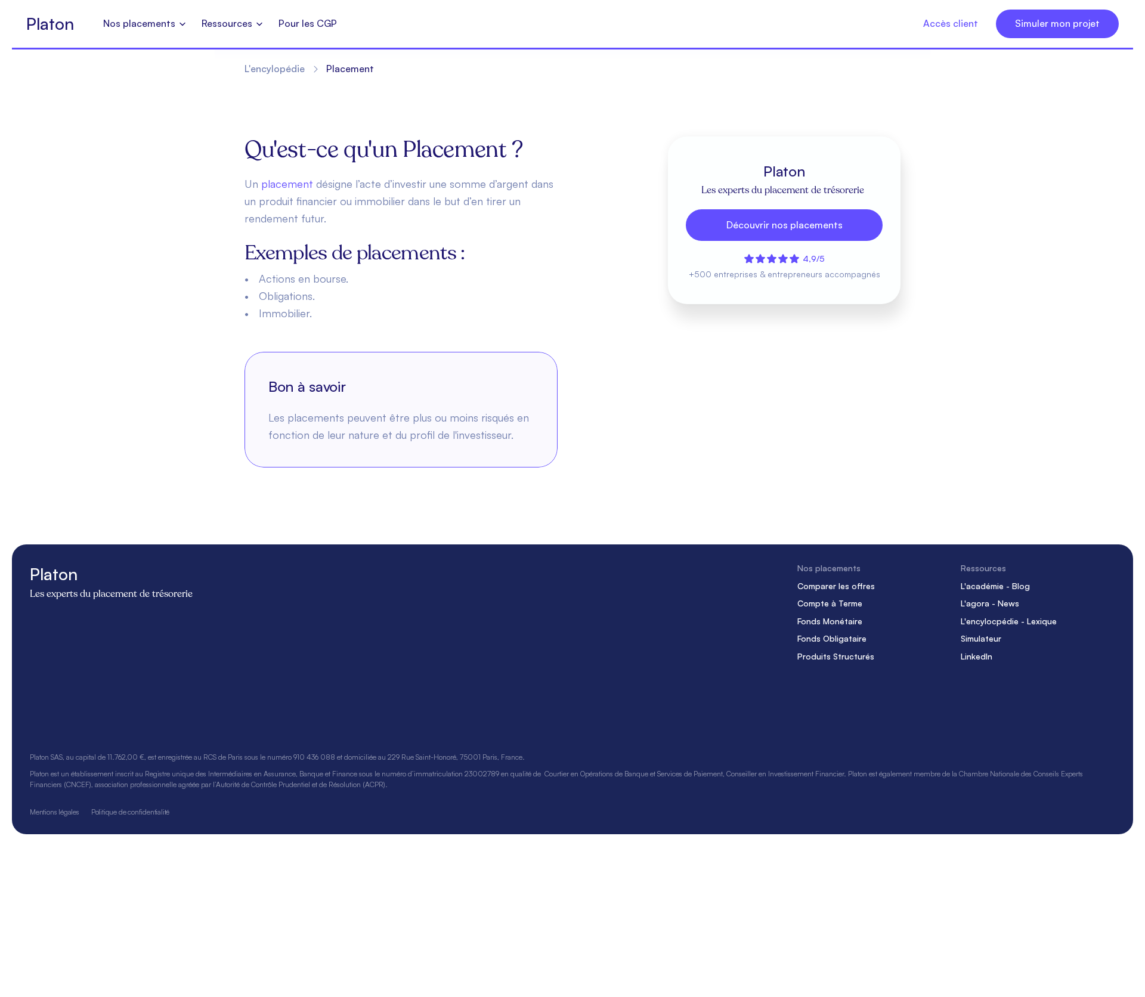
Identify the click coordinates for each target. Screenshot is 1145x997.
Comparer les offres (836, 586)
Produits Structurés (835, 656)
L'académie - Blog (995, 586)
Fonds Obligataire (832, 639)
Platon (49, 23)
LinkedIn (976, 656)
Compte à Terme (829, 603)
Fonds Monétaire (829, 621)
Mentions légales (54, 811)
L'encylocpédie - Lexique (1009, 621)
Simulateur (981, 639)
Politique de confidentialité (130, 811)
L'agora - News (990, 603)
